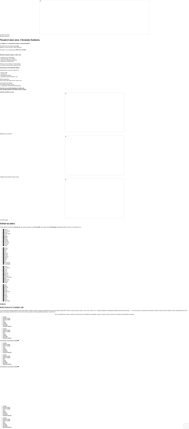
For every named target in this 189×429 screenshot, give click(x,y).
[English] (2, 369)
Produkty (5, 316)
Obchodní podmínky (7, 326)
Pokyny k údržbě (6, 319)
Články (4, 322)
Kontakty (5, 323)
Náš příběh (5, 324)
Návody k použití (6, 318)
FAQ (4, 320)
